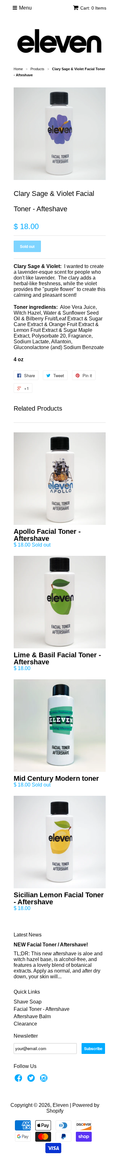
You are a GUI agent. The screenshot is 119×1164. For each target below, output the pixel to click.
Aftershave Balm (32, 1016)
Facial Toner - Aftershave (41, 1009)
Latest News (28, 934)
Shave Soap (28, 1001)
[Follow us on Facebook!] (19, 1080)
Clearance (25, 1023)
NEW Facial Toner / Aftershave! (51, 944)
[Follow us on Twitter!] (32, 1080)
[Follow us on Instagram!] (45, 1080)
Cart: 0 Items (93, 8)
